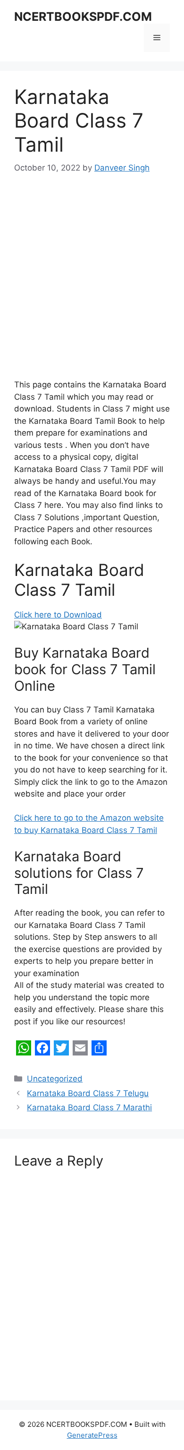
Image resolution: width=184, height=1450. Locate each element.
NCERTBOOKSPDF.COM (83, 16)
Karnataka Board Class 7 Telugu (88, 1093)
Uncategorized (55, 1078)
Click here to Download (58, 614)
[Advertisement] (92, 283)
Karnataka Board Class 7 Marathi (89, 1107)
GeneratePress (92, 1435)
